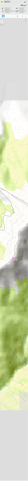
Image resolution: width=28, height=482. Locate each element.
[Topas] (12, 259)
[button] (22, 16)
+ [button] (1, 20)
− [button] (1, 22)
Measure (26, 20)
